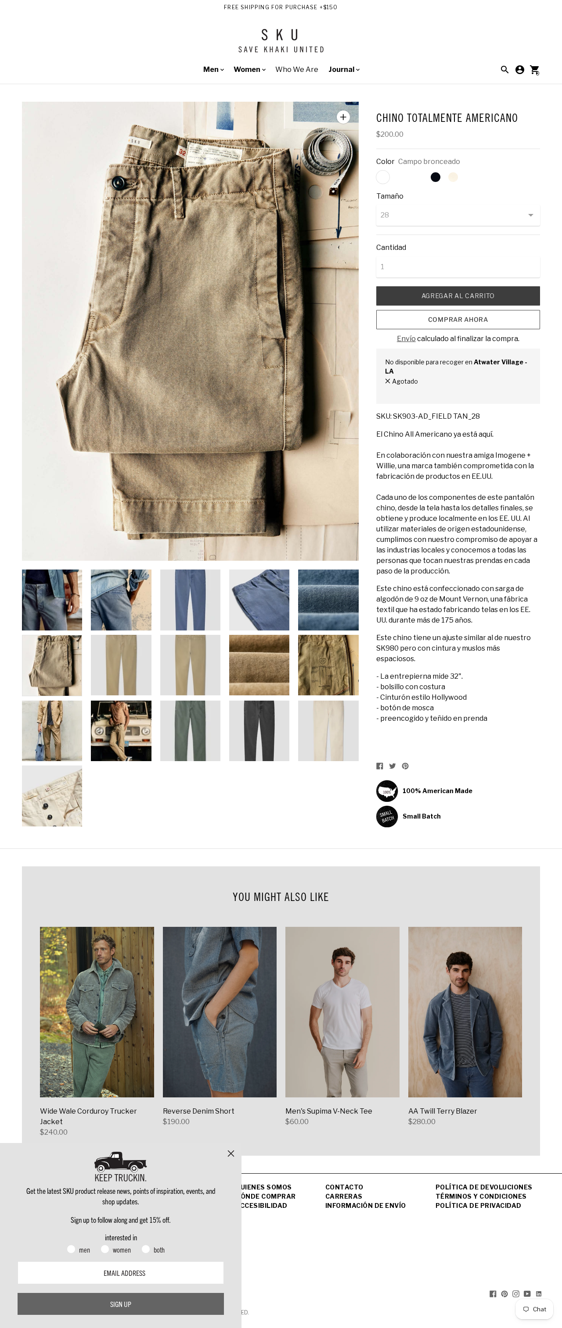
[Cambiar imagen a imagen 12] (121, 731)
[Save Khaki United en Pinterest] (504, 1293)
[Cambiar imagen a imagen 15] (328, 731)
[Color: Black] (435, 177)
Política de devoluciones (484, 1187)
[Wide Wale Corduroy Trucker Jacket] (97, 1012)
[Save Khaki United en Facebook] (493, 1293)
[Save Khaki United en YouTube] (527, 1293)
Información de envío (365, 1205)
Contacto (344, 1187)
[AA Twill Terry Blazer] (465, 1012)
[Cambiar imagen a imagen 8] (190, 665)
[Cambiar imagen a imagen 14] (259, 731)
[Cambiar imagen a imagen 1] (52, 600)
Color (385, 162)
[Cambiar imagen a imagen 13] (190, 731)
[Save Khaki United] (281, 44)
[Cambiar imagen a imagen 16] (52, 795)
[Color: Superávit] (418, 177)
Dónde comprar (265, 1196)
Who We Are (296, 69)
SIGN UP (120, 1304)
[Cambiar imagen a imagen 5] (328, 600)
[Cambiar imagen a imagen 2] (121, 600)
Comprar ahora (458, 319)
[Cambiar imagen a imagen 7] (121, 665)
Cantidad (391, 248)
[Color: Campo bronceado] (382, 177)
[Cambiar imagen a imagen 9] (259, 665)
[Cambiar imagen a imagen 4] (259, 600)
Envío (406, 339)
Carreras (344, 1196)
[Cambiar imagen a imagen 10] (328, 665)
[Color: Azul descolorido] (400, 177)
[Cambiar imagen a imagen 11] (52, 731)
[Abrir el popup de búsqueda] (505, 69)
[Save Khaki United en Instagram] (515, 1293)
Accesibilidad (261, 1205)
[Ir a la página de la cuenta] (520, 69)
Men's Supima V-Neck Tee (328, 1111)
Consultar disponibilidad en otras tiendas (444, 390)
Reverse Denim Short (198, 1111)
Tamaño (389, 196)
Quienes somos (263, 1187)
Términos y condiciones (481, 1196)
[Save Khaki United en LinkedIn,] (538, 1293)
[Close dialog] (231, 1153)
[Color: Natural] (453, 177)
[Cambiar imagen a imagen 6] (52, 665)
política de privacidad (479, 1205)
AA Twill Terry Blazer (442, 1111)
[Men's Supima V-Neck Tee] (342, 1012)
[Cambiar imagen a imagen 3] (190, 600)
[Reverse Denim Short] (220, 1012)
